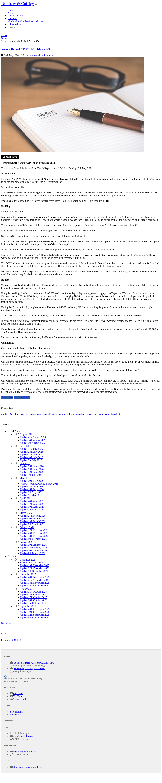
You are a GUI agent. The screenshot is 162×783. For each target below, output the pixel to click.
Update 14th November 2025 (35, 582)
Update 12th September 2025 (35, 614)
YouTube (17, 696)
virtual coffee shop (68, 414)
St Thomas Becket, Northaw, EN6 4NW (34, 662)
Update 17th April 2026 (32, 504)
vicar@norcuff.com (23, 736)
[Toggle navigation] (35, 4)
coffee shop (84, 414)
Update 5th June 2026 (31, 474)
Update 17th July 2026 (31, 454)
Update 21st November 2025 (34, 580)
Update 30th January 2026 (33, 544)
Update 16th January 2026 (33, 550)
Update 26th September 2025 (35, 609)
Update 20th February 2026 (34, 533)
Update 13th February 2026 (34, 536)
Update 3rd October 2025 (33, 603)
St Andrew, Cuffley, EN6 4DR (29, 668)
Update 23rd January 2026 (33, 547)
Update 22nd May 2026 (32, 486)
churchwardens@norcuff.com (28, 767)
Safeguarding (14, 24)
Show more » (8, 623)
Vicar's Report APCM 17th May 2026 (39, 483)
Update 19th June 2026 (32, 469)
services (24, 414)
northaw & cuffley (39, 55)
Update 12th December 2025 (34, 568)
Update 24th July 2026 (31, 451)
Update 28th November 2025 (35, 577)
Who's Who (13, 21)
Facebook (18, 693)
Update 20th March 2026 (32, 518)
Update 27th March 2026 (32, 515)
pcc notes (95, 414)
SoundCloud (19, 699)
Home (11, 10)
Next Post (8, 397)
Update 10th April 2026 (32, 506)
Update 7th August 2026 (32, 442)
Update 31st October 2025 (33, 591)
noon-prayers (35, 414)
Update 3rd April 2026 (31, 509)
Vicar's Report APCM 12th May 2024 (25, 49)
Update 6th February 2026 (33, 538)
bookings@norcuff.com (25, 751)
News (10, 12)
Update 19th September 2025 (35, 612)
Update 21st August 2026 (33, 437)
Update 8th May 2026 (31, 492)
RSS (19, 640)
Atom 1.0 (8, 640)
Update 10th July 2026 (31, 457)
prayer (55, 414)
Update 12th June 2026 (32, 472)
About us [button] (12, 18)
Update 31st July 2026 (31, 448)
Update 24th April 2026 (32, 501)
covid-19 (47, 414)
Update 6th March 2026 (32, 524)
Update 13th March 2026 (32, 521)
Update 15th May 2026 (32, 489)
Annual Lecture (15, 15)
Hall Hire (38, 21)
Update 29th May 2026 (32, 480)
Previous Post (21, 397)
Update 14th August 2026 (33, 440)
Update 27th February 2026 (34, 530)
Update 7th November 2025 (34, 585)
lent (118, 414)
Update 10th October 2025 (33, 600)
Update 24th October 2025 (33, 594)
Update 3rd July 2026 (31, 460)
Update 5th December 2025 (34, 571)
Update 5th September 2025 (34, 617)
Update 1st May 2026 (31, 495)
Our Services (26, 21)
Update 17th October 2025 (33, 597)
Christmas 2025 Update (32, 562)
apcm (51, 55)
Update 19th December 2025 (34, 565)
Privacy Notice (17, 714)
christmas (111, 414)
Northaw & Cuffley (17, 3)
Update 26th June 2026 (32, 466)
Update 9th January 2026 (32, 553)
